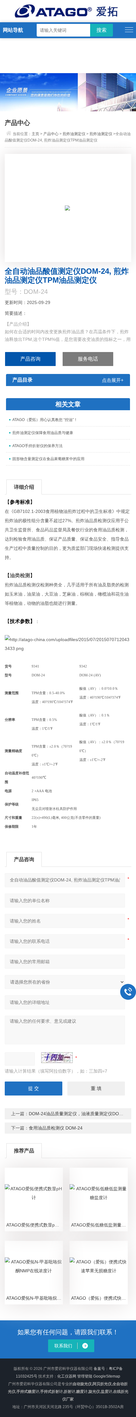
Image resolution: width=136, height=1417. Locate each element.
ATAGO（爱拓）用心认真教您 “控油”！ (44, 420)
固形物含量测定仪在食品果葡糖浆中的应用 (48, 459)
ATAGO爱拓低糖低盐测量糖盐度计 (99, 1224)
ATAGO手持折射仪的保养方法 (37, 446)
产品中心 (51, 134)
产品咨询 (30, 359)
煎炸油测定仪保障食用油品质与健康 (42, 433)
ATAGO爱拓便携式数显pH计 (34, 1224)
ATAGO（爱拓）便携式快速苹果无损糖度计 (99, 1298)
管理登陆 (84, 1376)
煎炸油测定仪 (74, 134)
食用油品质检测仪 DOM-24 (56, 1127)
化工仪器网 (66, 1376)
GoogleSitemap (106, 1376)
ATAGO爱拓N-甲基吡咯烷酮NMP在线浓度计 (34, 1298)
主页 (35, 134)
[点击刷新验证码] (57, 1057)
